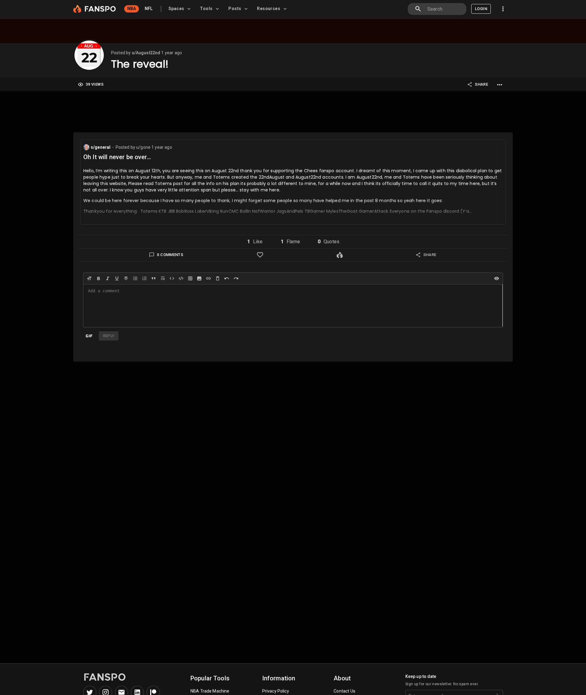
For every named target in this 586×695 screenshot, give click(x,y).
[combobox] (444, 9)
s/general (100, 147)
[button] (255, 241)
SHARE (481, 84)
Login (481, 8)
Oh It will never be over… (117, 157)
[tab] (180, 8)
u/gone (143, 147)
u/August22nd (146, 52)
